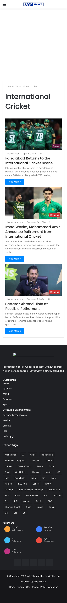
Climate (7, 425)
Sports (6, 404)
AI (23, 454)
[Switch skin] (62, 5)
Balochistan (47, 454)
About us (53, 587)
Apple (33, 454)
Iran (43, 478)
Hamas (35, 472)
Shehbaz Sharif (12, 507)
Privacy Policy (39, 587)
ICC (58, 472)
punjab (26, 501)
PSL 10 (57, 495)
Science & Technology (15, 415)
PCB (7, 495)
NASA (48, 483)
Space (40, 507)
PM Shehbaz (32, 495)
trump (51, 507)
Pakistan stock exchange (31, 489)
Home (10, 86)
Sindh (28, 507)
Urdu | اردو (8, 436)
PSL (46, 495)
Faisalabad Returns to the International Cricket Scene (29, 160)
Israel (53, 478)
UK (6, 512)
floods (40, 466)
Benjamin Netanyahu (15, 460)
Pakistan (7, 388)
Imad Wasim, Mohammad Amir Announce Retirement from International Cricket (32, 232)
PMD (17, 495)
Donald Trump (24, 466)
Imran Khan (19, 478)
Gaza (51, 466)
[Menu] (4, 5)
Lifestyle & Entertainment (17, 409)
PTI (16, 501)
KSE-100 (22, 483)
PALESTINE (54, 489)
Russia (39, 501)
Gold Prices (20, 472)
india (33, 478)
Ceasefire (35, 460)
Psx (6, 501)
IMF (7, 478)
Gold (7, 472)
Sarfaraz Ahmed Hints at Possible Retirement (26, 306)
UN (15, 512)
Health (6, 420)
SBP (50, 501)
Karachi (8, 483)
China (49, 460)
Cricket (8, 466)
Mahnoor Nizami (16, 222)
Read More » (14, 181)
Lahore (36, 483)
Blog (5, 431)
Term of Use (23, 587)
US (24, 512)
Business (7, 399)
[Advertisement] (33, 43)
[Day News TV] (33, 4)
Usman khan (14, 153)
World (6, 393)
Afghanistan (10, 454)
